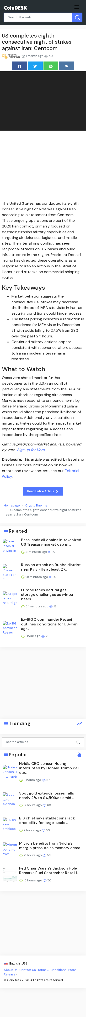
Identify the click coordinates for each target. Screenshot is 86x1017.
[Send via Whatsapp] (51, 65)
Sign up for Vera (31, 449)
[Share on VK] (66, 65)
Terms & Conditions (52, 970)
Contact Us (27, 970)
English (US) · (18, 963)
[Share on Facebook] (19, 65)
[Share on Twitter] (35, 65)
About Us (10, 970)
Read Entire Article (41, 491)
